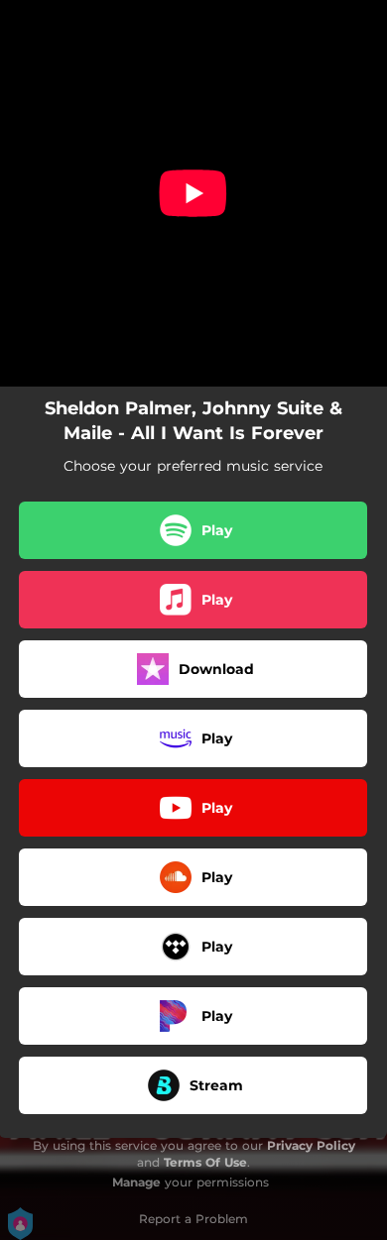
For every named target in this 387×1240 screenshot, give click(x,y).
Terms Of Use (205, 1162)
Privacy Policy (311, 1145)
